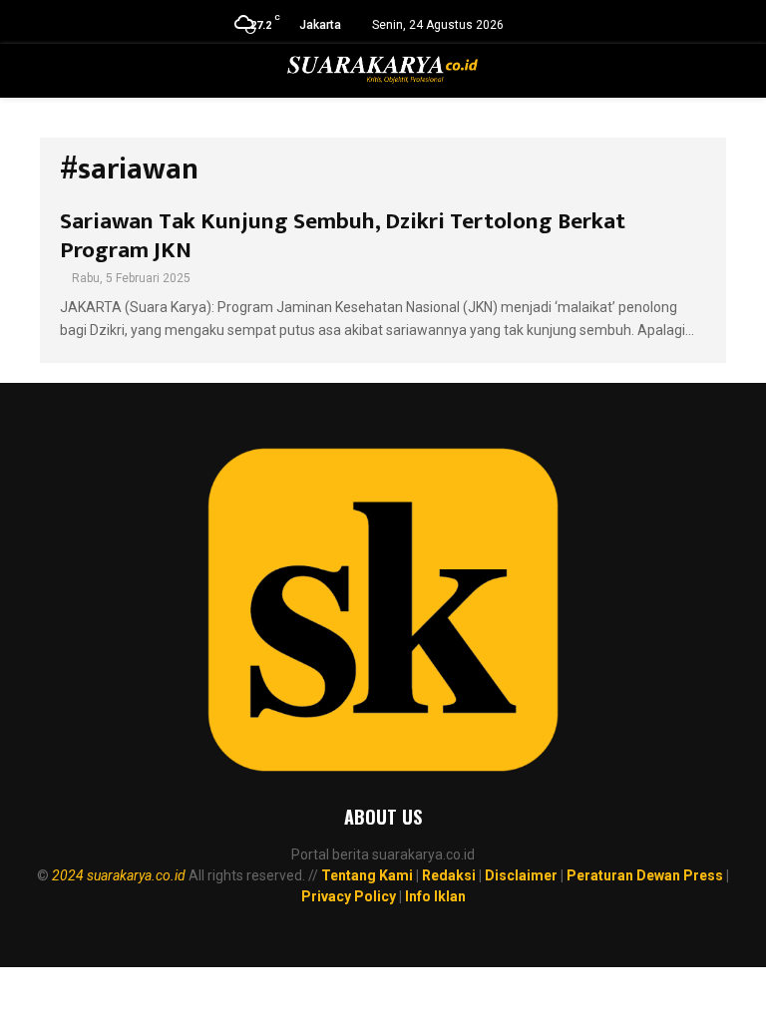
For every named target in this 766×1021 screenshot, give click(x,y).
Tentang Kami (367, 875)
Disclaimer (521, 875)
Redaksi (449, 875)
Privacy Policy (348, 896)
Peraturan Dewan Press (645, 875)
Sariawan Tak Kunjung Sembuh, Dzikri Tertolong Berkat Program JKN (342, 235)
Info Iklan (435, 896)
